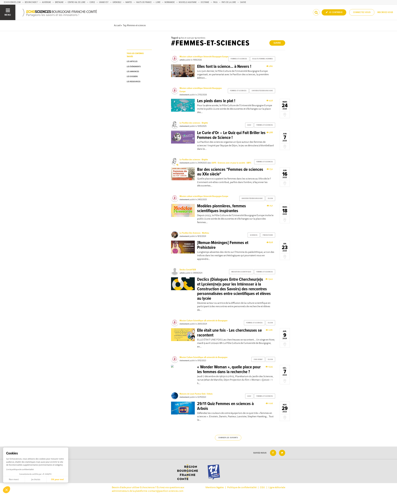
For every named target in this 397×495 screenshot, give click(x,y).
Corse (92, 2)
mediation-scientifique (241, 272)
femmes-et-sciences (239, 59)
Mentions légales (214, 487)
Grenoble (117, 2)
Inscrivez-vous (385, 12)
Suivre (277, 43)
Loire (158, 2)
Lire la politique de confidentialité (20, 469)
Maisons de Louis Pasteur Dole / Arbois (196, 394)
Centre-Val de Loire (76, 2)
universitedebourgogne (262, 91)
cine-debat (258, 359)
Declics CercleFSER (188, 269)
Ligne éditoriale (276, 487)
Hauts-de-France (144, 2)
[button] (6, 489)
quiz (249, 125)
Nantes (128, 2)
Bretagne (59, 2)
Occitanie (205, 2)
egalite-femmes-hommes (262, 59)
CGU (262, 487)
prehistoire (268, 235)
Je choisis (35, 479)
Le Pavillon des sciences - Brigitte (194, 123)
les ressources (133, 81)
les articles (132, 61)
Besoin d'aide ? (31, 2)
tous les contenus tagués (135, 55)
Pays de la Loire (229, 2)
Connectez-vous (362, 12)
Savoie (243, 2)
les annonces (133, 71)
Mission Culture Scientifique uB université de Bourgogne (203, 320)
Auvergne (46, 2)
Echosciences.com (12, 2)
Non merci (14, 479)
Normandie (170, 2)
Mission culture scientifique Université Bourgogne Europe (204, 56)
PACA (215, 2)
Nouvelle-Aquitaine (187, 2)
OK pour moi (57, 479)
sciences (253, 235)
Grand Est (103, 2)
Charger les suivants (228, 437)
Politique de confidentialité (241, 487)
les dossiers (132, 76)
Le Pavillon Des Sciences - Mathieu (194, 233)
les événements (134, 66)
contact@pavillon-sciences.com (165, 491)
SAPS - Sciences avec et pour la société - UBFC (231, 162)
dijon (270, 198)
